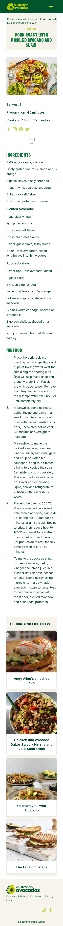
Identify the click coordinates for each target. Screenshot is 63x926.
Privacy (49, 896)
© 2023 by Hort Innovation (31, 922)
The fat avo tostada (32, 867)
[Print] (32, 140)
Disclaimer (36, 896)
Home (10, 19)
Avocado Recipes (27, 19)
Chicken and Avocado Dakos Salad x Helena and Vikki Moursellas (31, 744)
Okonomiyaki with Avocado (31, 808)
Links (9, 900)
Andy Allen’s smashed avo (31, 681)
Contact (10, 896)
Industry (22, 896)
